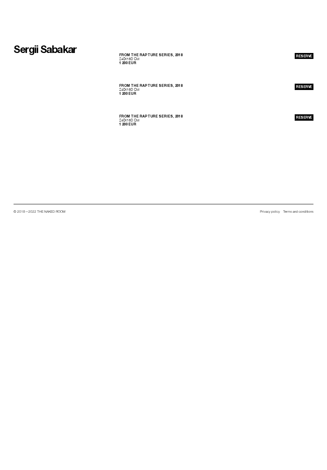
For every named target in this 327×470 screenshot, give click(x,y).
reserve (304, 56)
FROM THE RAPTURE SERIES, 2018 (151, 55)
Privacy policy (270, 211)
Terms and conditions (298, 211)
